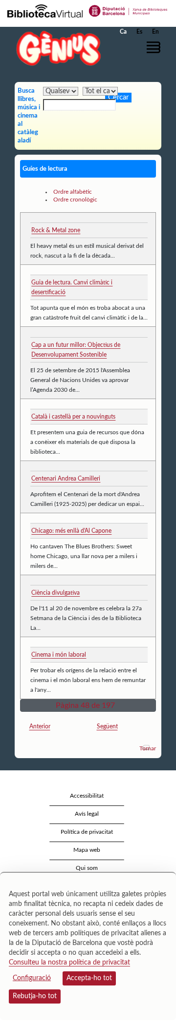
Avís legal (87, 814)
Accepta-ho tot (89, 978)
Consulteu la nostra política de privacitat (69, 962)
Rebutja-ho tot (35, 996)
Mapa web (86, 850)
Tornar (147, 748)
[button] (155, 47)
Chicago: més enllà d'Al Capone (71, 531)
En (155, 32)
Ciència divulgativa (55, 593)
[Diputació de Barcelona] (128, 10)
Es (139, 32)
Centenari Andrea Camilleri (65, 479)
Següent (107, 726)
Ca (123, 32)
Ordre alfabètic (72, 192)
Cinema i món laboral (58, 655)
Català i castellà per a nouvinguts (73, 417)
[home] (56, 48)
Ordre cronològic (75, 199)
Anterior (39, 726)
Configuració (32, 978)
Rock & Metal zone (55, 230)
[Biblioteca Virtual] (45, 10)
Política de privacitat (87, 832)
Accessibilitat (87, 796)
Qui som (87, 868)
